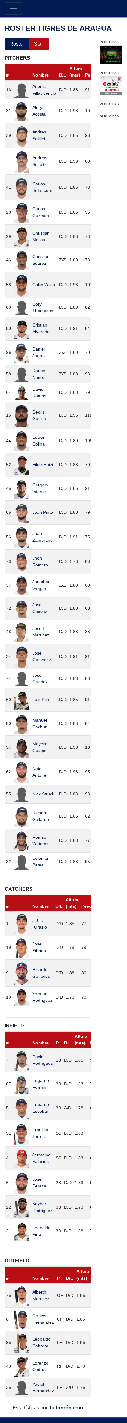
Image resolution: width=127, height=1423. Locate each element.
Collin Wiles (43, 284)
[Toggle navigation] (13, 8)
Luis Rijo (40, 699)
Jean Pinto (42, 512)
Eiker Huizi (42, 464)
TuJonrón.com (66, 1407)
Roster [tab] (17, 43)
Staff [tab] (39, 43)
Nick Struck (43, 793)
